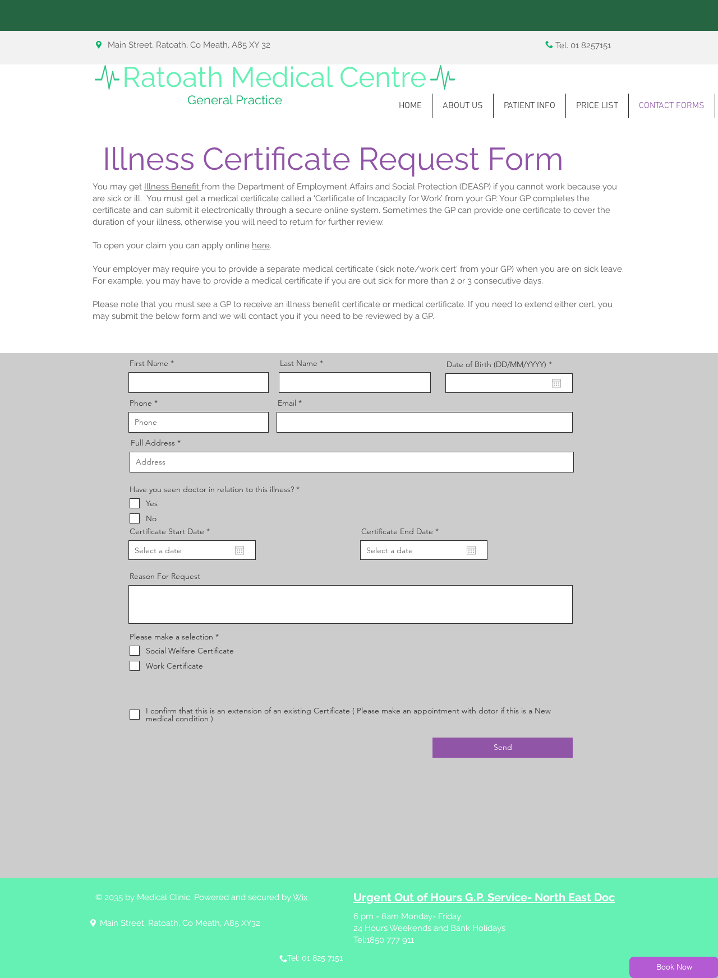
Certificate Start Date (172, 531)
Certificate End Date (402, 531)
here (261, 245)
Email (287, 403)
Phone (141, 403)
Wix (300, 897)
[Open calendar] (556, 383)
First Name (149, 363)
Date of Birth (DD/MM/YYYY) (501, 364)
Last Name (298, 363)
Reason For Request (165, 576)
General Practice (234, 99)
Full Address (153, 443)
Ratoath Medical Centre (274, 77)
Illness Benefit (172, 187)
